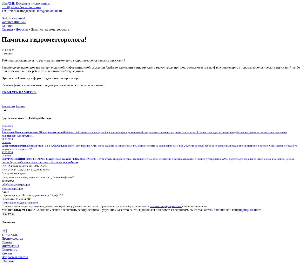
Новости (22, 29)
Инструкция (10, 246)
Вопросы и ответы (15, 257)
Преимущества (12, 238)
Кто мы (7, 253)
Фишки (7, 242)
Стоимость (9, 249)
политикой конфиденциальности (239, 210)
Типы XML (10, 235)
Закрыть (8, 261)
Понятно (8, 213)
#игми (20, 106)
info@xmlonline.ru (49, 11)
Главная (7, 29)
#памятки (8, 106)
